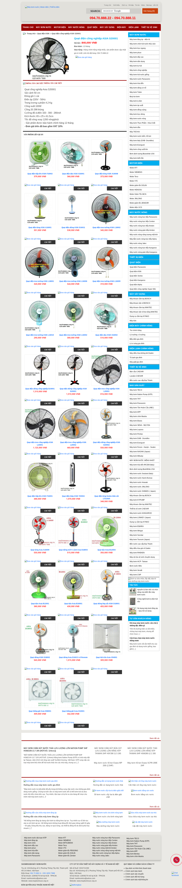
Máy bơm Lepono (136, 430)
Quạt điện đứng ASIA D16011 (73, 227)
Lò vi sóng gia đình (137, 344)
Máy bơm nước (43, 27)
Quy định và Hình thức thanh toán (138, 868)
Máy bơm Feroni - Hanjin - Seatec (143, 447)
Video (143, 5)
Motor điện (60, 27)
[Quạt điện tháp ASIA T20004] (73, 477)
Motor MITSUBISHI (65, 843)
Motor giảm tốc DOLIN (138, 185)
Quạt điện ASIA (43, 34)
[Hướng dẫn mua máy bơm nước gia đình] (41, 781)
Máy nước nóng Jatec (138, 243)
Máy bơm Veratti (136, 570)
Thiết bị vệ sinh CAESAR (139, 509)
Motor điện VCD (136, 207)
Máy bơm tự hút (136, 66)
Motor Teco (134, 177)
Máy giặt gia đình (136, 362)
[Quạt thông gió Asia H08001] (40, 692)
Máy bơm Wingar (136, 531)
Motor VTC (134, 181)
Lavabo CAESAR (136, 376)
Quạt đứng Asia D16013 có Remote (73, 657)
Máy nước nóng (76, 27)
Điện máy (121, 27)
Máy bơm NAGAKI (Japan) (140, 452)
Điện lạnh (134, 27)
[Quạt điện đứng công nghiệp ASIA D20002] (106, 423)
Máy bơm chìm (30, 843)
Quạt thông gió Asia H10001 (73, 711)
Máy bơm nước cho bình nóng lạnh (108, 817)
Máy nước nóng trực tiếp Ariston (142, 226)
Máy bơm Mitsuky (136, 456)
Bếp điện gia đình (136, 339)
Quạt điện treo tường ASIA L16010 (40, 335)
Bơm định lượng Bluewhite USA (142, 154)
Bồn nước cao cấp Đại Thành (141, 380)
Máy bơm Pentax (136, 434)
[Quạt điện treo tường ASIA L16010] (40, 316)
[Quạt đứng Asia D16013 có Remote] (73, 638)
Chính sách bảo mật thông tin (136, 880)
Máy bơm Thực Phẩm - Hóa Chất (142, 123)
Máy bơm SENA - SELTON (140, 425)
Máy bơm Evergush (137, 443)
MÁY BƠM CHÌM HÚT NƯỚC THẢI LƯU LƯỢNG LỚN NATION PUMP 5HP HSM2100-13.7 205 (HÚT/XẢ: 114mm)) (55, 749)
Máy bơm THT (135, 399)
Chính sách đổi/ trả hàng (134, 877)
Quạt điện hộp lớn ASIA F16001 (40, 496)
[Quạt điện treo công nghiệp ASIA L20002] (73, 423)
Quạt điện (92, 27)
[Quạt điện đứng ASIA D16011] (73, 208)
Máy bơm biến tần (137, 158)
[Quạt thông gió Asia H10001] (73, 692)
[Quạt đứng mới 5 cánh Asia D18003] (73, 531)
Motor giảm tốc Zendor (67, 856)
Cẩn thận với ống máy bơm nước (142, 785)
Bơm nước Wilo (136, 566)
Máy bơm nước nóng (138, 119)
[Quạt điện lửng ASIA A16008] (106, 154)
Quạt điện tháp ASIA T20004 (73, 496)
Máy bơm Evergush (137, 145)
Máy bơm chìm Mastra (138, 416)
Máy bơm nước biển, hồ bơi (140, 136)
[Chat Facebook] (177, 874)
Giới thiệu (116, 5)
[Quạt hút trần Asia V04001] (106, 638)
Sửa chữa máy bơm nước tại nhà (142, 817)
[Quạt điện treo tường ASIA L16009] (106, 262)
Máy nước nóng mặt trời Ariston (104, 848)
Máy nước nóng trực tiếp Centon (142, 221)
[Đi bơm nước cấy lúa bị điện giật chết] (108, 791)
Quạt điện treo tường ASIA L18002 (106, 227)
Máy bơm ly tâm (136, 101)
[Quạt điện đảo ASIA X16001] (73, 154)
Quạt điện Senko (136, 276)
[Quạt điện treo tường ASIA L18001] (40, 262)
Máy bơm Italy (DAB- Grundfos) (142, 141)
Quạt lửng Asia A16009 (40, 550)
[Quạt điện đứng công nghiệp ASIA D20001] (73, 369)
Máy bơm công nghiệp (138, 70)
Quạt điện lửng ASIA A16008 (106, 174)
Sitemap (149, 5)
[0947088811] (176, 859)
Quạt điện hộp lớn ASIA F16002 (40, 174)
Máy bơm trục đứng (137, 114)
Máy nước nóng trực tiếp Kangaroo (143, 248)
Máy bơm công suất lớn (139, 149)
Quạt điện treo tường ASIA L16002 (73, 335)
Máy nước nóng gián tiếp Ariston (142, 230)
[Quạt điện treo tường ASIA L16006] (73, 262)
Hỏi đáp (131, 5)
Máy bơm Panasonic (138, 403)
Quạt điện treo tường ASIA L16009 (106, 281)
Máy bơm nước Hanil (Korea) (141, 478)
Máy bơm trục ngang (138, 48)
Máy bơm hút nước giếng (139, 75)
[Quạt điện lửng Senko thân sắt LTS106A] (106, 477)
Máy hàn (133, 321)
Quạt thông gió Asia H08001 (40, 711)
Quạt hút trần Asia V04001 (106, 657)
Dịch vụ (124, 5)
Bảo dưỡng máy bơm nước (108, 826)
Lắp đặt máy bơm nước (142, 826)
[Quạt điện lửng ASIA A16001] (40, 208)
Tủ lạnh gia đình (136, 358)
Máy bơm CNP (135, 575)
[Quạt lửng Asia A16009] (40, 531)
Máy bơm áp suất (136, 105)
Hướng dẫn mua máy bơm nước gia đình (42, 785)
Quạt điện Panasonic (138, 267)
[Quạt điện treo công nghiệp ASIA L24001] (40, 423)
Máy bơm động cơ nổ (138, 88)
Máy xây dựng (107, 27)
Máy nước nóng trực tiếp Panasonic (143, 217)
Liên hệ (155, 5)
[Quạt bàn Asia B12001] (40, 584)
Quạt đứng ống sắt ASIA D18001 (106, 604)
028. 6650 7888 (49, 873)
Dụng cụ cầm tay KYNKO (139, 316)
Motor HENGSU (136, 190)
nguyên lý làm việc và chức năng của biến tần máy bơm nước (147, 592)
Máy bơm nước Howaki (139, 482)
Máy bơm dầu (135, 127)
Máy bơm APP (135, 412)
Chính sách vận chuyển (134, 874)
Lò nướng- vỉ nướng (137, 335)
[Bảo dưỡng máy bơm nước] (108, 822)
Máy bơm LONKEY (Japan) (140, 518)
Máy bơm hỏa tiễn (137, 83)
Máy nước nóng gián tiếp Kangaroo (143, 252)
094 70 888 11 (35, 873)
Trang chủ (107, 5)
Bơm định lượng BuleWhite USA (142, 469)
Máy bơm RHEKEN (137, 553)
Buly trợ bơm (135, 97)
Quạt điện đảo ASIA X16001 (73, 174)
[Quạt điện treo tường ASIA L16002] (73, 316)
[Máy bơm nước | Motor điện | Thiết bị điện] (42, 7)
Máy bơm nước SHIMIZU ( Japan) (143, 491)
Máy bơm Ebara (136, 421)
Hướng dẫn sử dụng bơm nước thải (108, 785)
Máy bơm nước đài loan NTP (35, 838)
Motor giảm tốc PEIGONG (68, 851)
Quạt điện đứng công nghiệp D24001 (40, 389)
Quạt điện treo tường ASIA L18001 (40, 281)
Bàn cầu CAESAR (137, 372)
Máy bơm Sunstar (136, 535)
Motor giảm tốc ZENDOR (139, 203)
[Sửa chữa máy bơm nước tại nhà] (142, 813)
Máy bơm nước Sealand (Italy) (141, 474)
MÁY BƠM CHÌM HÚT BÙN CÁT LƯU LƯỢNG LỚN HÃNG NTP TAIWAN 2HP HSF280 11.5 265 (108, 751)
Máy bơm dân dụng (137, 61)
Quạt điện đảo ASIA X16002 (106, 335)
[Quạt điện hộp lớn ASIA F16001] (40, 477)
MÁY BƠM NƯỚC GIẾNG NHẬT (142, 460)
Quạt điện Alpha (136, 285)
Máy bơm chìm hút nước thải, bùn (143, 44)
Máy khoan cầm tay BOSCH (140, 299)
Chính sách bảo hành (133, 871)
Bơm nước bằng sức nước (142, 794)
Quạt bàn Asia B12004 (107, 550)
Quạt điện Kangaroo (137, 280)
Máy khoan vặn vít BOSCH (140, 303)
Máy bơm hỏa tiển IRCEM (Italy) (142, 465)
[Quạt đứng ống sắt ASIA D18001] (106, 584)
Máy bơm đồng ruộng (138, 110)
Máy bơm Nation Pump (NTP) (141, 394)
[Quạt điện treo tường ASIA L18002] (106, 208)
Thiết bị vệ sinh (149, 27)
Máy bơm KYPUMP (137, 500)
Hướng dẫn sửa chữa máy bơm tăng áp (41, 817)
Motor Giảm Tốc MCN (138, 194)
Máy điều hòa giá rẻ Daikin (140, 548)
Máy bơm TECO (136, 390)
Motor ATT (133, 168)
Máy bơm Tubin (136, 92)
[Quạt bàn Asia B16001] (73, 584)
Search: (95, 11)
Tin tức (137, 5)
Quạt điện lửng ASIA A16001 (39, 227)
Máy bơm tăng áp (31, 840)
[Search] (134, 11)
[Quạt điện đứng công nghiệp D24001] (40, 369)
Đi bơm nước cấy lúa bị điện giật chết (108, 795)
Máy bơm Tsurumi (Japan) (140, 540)
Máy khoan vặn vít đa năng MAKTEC (144, 312)
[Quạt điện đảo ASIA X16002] (106, 316)
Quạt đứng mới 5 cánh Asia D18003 (73, 550)
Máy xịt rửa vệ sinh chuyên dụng (142, 557)
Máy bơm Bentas (133, 854)
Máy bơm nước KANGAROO (141, 513)
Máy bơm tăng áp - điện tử (140, 39)
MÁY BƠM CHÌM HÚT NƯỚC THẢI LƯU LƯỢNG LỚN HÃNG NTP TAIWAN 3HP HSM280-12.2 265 (142, 751)
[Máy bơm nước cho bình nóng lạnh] (108, 813)
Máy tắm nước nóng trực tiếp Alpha (143, 239)
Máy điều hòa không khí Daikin (142, 353)
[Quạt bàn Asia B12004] (106, 531)
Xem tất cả (154, 738)
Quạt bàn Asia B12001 (40, 604)
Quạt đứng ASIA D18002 (40, 657)
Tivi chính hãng (135, 330)
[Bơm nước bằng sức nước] (142, 791)
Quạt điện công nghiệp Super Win (143, 289)
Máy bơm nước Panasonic (140, 79)
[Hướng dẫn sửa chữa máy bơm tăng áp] (40, 813)
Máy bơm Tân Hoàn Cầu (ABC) (142, 408)
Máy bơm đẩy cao (136, 57)
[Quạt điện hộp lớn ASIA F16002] (40, 154)
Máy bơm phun (135, 53)
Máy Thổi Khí (135, 132)
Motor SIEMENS (136, 172)
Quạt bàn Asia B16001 (73, 604)
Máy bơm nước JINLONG (139, 487)
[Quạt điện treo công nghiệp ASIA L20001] (106, 369)
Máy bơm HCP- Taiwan (139, 561)
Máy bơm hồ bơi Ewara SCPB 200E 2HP (142, 764)
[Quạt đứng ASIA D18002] (40, 638)
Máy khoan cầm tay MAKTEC (141, 307)
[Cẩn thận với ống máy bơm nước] (142, 781)
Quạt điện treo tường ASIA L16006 (73, 281)
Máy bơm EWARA (137, 526)
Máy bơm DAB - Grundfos (139, 438)
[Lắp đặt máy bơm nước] (142, 822)
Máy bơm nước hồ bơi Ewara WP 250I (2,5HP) (108, 764)
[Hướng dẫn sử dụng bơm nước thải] (108, 781)
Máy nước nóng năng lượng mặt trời (144, 235)
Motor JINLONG (136, 199)
